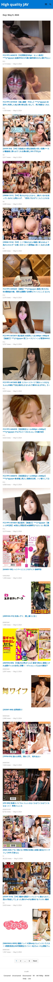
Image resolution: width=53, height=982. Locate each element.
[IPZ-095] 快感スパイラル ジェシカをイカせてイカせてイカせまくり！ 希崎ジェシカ (26, 804)
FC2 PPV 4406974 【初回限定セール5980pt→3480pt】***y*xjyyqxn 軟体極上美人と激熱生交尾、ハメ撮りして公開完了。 (26, 477)
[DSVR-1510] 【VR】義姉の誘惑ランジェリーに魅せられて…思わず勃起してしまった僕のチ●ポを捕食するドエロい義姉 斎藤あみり (26, 898)
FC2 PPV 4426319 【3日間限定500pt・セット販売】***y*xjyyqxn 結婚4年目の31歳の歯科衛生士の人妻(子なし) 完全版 (26, 56)
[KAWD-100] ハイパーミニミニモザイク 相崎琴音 (22, 569)
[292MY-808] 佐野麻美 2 (12, 709)
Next (35, 961)
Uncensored (16, 976)
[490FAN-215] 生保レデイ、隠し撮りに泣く (20, 616)
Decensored (27, 976)
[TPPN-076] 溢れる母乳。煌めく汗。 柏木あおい (22, 756)
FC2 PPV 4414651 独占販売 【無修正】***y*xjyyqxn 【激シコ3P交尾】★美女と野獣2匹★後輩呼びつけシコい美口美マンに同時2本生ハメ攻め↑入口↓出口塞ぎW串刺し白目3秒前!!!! (26, 524)
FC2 (4, 61)
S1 (3, 856)
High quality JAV (14, 4)
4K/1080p (39, 976)
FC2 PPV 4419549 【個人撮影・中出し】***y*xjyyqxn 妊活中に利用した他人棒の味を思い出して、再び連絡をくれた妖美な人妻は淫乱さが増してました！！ (26, 103)
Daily (24, 979)
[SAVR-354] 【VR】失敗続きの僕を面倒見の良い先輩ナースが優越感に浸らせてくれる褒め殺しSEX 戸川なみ (26, 149)
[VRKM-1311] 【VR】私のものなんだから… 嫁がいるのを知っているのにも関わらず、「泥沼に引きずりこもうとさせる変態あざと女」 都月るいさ (26, 197)
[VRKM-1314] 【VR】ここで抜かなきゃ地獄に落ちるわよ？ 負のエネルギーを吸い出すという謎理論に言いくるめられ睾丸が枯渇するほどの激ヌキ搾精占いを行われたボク (26, 243)
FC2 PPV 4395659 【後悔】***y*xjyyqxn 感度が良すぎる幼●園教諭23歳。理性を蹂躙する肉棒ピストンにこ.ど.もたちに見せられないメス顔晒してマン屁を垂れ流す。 (26, 290)
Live (29, 979)
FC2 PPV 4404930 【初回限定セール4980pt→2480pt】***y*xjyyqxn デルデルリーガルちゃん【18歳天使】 (24, 430)
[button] (46, 4)
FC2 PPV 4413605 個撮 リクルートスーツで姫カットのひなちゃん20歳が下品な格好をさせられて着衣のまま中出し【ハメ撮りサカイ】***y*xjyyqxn (26, 383)
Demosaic (6, 622)
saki (27, 971)
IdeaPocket (7, 809)
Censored (6, 576)
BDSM (47, 976)
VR (3, 155)
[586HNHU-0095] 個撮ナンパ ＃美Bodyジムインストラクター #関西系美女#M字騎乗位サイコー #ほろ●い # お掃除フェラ (26, 944)
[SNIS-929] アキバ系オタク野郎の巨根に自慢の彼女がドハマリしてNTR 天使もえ (26, 851)
